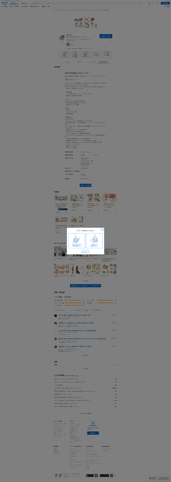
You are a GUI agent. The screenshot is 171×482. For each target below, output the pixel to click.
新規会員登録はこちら (85, 252)
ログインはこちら (85, 250)
